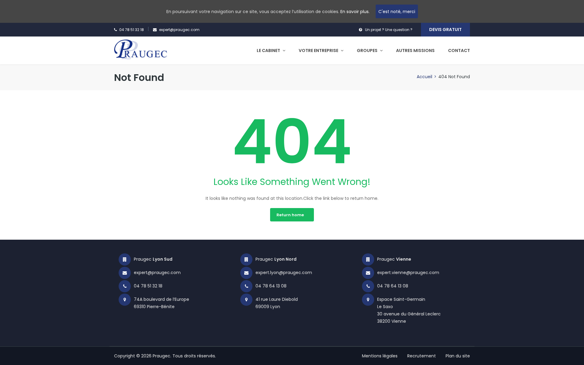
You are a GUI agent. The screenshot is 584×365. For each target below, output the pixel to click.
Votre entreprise (319, 50)
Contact (459, 50)
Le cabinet (269, 50)
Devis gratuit (445, 29)
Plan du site (458, 356)
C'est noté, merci (396, 12)
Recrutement (421, 356)
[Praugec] (140, 49)
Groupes (367, 50)
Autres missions (415, 50)
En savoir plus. (355, 12)
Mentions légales (380, 356)
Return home (290, 215)
